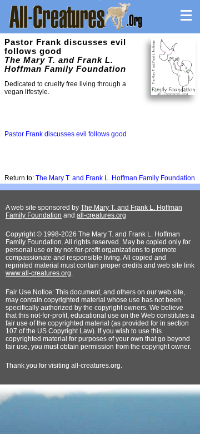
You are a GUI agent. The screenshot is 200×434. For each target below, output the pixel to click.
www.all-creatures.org (38, 273)
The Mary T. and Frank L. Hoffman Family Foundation (115, 178)
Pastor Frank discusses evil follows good (65, 134)
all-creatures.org (101, 215)
